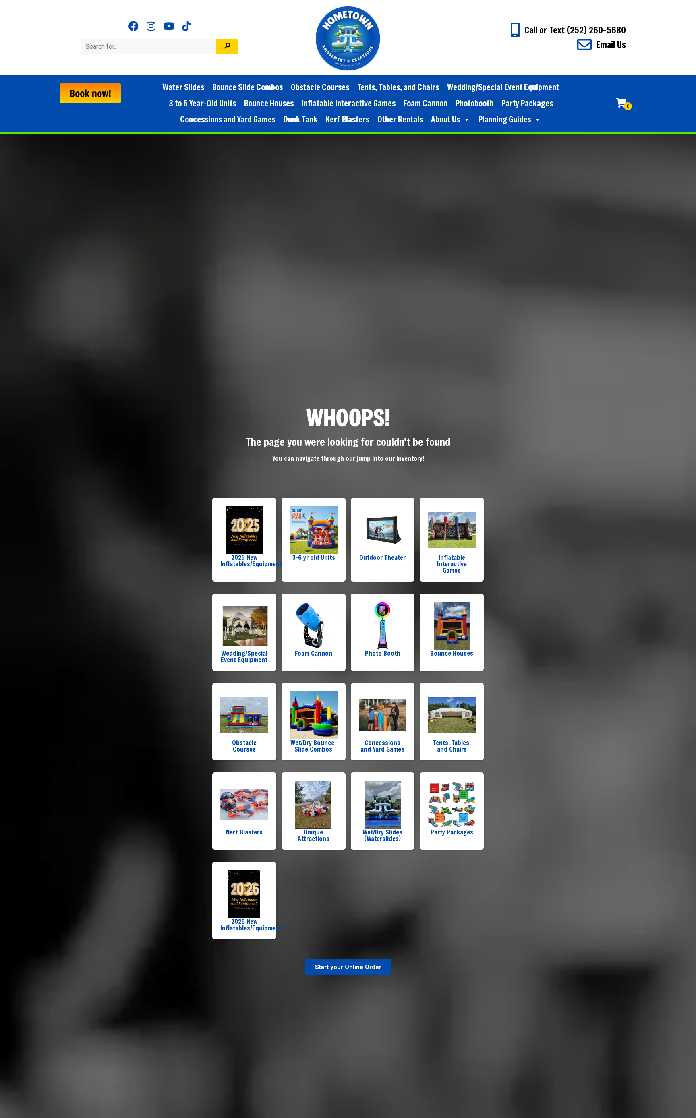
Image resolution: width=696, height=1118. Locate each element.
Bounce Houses (269, 103)
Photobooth (474, 103)
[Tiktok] (187, 26)
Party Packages (527, 103)
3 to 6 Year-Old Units (202, 103)
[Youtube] (169, 26)
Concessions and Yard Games (228, 119)
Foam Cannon (425, 103)
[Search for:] (149, 46)
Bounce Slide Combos (247, 87)
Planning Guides (504, 119)
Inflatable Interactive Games (349, 103)
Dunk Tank (300, 119)
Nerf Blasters (347, 119)
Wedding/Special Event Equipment (503, 87)
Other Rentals (400, 119)
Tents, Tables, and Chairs (398, 87)
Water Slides (183, 87)
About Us (445, 119)
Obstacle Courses (320, 87)
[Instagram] (151, 26)
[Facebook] (133, 26)
